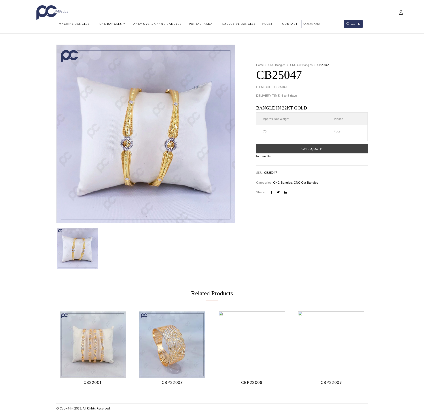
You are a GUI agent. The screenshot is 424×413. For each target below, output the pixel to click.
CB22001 (92, 382)
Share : (261, 192)
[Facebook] (272, 192)
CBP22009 (331, 382)
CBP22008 (251, 382)
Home (260, 65)
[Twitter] (278, 192)
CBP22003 (172, 382)
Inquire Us (263, 156)
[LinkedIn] (285, 192)
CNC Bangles (277, 65)
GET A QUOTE (311, 149)
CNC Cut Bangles (301, 65)
